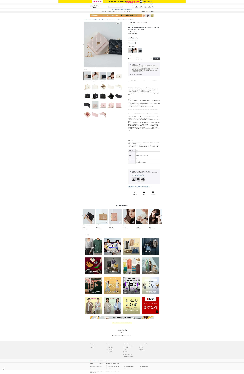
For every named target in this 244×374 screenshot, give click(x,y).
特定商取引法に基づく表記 (127, 354)
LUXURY (91, 347)
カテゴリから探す (110, 349)
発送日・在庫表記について (132, 186)
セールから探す (109, 351)
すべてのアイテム (110, 352)
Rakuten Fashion (86, 19)
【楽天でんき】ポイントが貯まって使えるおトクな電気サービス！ (108, 363)
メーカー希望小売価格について (146, 187)
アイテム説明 (133, 80)
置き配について (140, 186)
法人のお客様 (125, 352)
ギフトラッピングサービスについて (138, 175)
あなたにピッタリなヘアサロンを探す (96, 366)
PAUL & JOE (131, 25)
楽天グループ (145, 3)
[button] (103, 45)
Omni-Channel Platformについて (128, 356)
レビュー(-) (155, 80)
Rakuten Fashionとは (126, 347)
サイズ (144, 80)
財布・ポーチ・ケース (102, 19)
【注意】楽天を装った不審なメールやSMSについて (122, 322)
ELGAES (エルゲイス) (94, 19)
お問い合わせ (125, 351)
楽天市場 (151, 3)
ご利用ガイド (125, 349)
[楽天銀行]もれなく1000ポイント (136, 3)
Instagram (141, 349)
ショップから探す (110, 347)
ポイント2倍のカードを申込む (129, 366)
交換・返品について (147, 186)
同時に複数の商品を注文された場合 (134, 187)
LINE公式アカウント (142, 350)
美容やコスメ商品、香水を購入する (113, 366)
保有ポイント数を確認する (144, 366)
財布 (107, 19)
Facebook (141, 347)
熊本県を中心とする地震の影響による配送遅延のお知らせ (122, 9)
